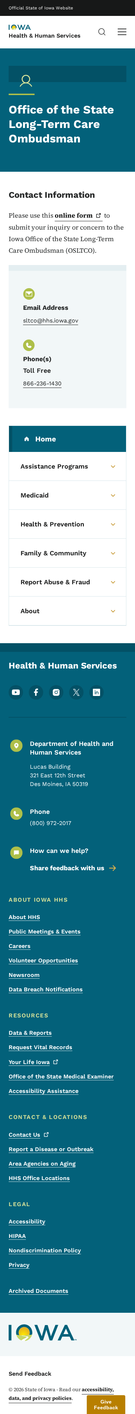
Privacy (19, 1264)
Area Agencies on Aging (42, 1163)
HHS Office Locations (39, 1178)
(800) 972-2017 (50, 823)
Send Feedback (30, 1373)
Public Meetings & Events (45, 931)
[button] (106, 1404)
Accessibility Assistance (43, 1091)
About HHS (24, 917)
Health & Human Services (45, 35)
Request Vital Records (40, 1047)
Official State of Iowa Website (41, 7)
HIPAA (17, 1236)
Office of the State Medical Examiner (61, 1076)
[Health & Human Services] (27, 28)
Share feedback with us (67, 868)
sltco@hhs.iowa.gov (50, 320)
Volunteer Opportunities (43, 960)
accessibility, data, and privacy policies (61, 1394)
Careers (20, 946)
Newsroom (24, 974)
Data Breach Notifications (46, 989)
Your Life (29, 1062)
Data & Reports (30, 1032)
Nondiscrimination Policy (45, 1250)
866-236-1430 (42, 383)
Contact (24, 1134)
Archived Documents (38, 1290)
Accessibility (27, 1221)
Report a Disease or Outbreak (51, 1149)
